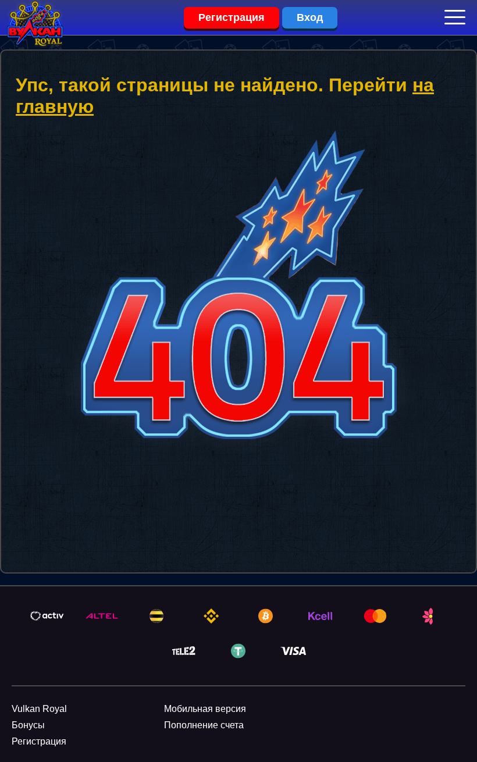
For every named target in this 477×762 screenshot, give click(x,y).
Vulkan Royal (39, 709)
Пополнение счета (204, 725)
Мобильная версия (205, 709)
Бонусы (28, 725)
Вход (310, 17)
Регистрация (231, 17)
